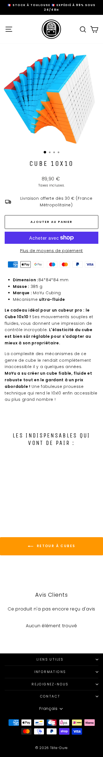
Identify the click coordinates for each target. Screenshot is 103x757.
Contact (50, 696)
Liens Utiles (50, 659)
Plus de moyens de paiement (51, 250)
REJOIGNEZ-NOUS (50, 684)
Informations (50, 671)
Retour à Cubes (55, 546)
